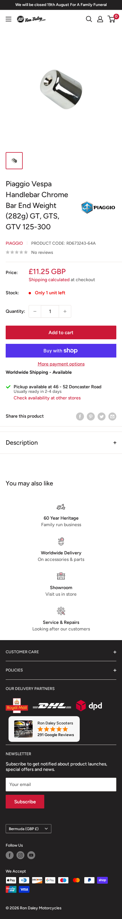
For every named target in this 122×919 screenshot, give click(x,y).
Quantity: (15, 311)
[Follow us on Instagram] (20, 855)
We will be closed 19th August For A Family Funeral (61, 4)
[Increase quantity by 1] (65, 311)
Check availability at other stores (47, 398)
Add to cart (61, 332)
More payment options (61, 364)
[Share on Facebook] (80, 416)
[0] (111, 19)
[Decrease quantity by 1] (35, 311)
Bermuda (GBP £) (24, 828)
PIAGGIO (14, 243)
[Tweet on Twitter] (102, 416)
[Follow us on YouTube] (31, 855)
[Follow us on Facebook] (10, 855)
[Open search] (89, 19)
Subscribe (25, 801)
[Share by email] (112, 416)
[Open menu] (8, 19)
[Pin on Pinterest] (91, 416)
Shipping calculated (49, 279)
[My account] (100, 19)
